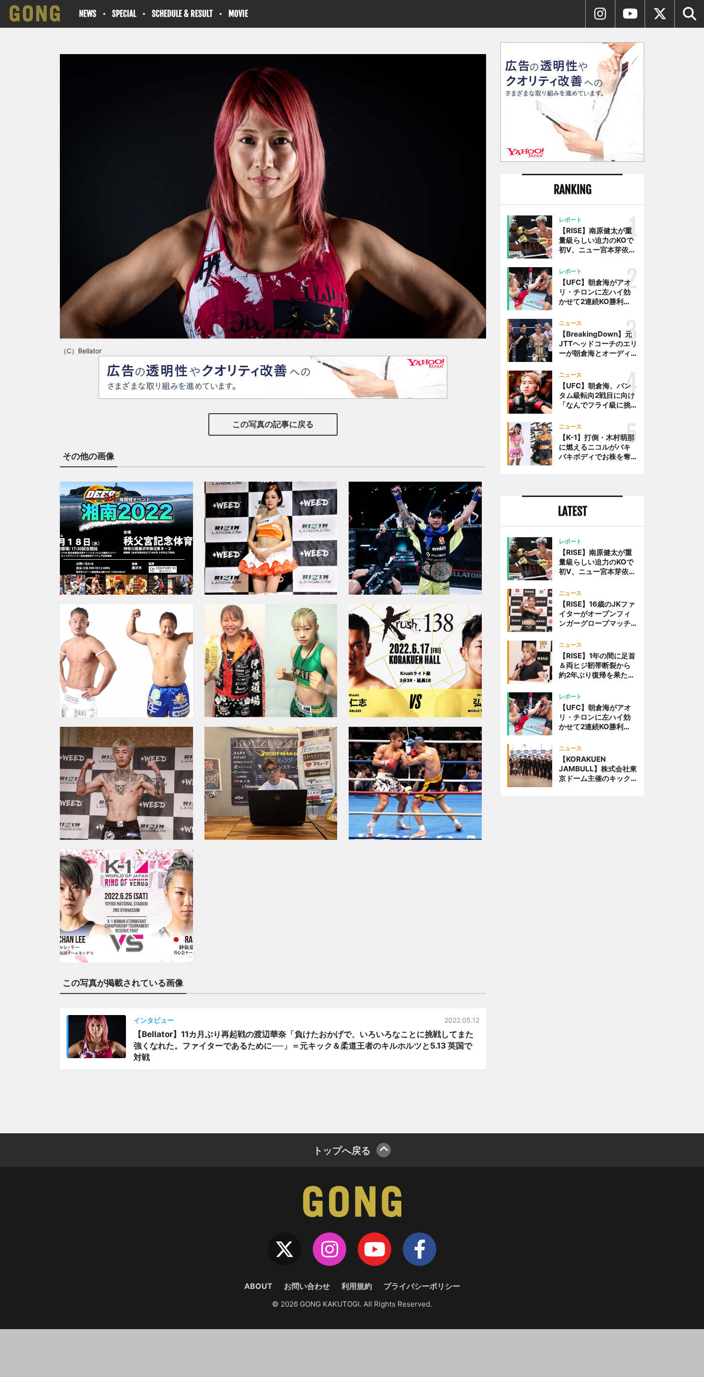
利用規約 (356, 1286)
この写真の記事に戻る (273, 424)
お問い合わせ (307, 1286)
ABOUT (258, 1286)
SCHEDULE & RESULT (182, 14)
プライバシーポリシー (422, 1286)
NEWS (87, 14)
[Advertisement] (572, 961)
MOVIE (238, 14)
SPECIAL (124, 14)
